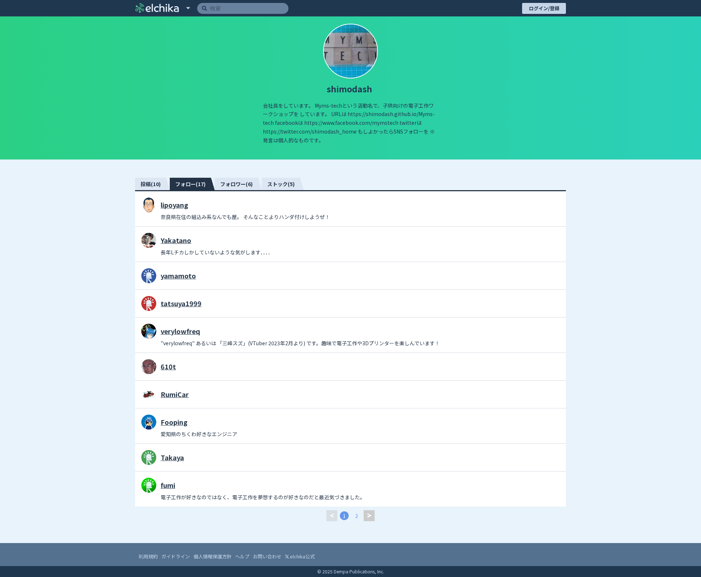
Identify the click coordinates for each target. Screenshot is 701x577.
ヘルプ (242, 556)
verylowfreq (180, 331)
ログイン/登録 (544, 8)
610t (168, 366)
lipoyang (174, 204)
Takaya (172, 457)
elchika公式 (302, 556)
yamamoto (178, 275)
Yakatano (176, 240)
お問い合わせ (267, 556)
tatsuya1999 (181, 303)
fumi (168, 485)
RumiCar (175, 394)
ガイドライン (175, 556)
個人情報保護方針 (212, 556)
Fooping (174, 422)
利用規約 (148, 556)
